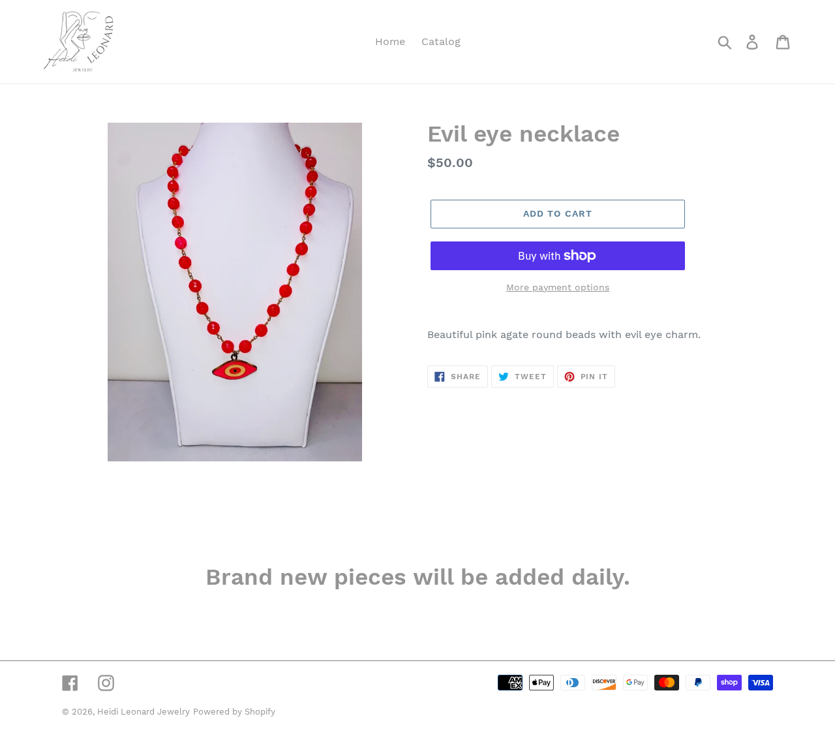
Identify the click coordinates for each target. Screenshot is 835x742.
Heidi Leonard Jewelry (143, 712)
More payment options (557, 287)
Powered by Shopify (234, 712)
